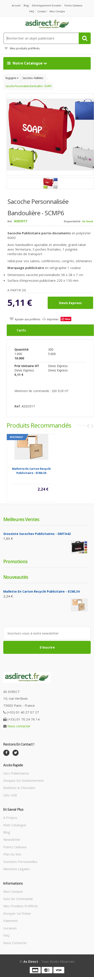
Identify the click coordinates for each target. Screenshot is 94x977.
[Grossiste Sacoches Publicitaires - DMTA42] (79, 547)
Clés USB (10, 795)
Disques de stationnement (23, 780)
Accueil (16, 5)
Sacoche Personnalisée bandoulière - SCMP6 (28, 86)
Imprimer (53, 319)
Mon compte (57, 11)
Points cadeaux (73, 5)
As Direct (30, 961)
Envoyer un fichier (17, 913)
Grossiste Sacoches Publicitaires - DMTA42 (37, 534)
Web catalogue (14, 825)
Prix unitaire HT (26, 366)
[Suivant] (92, 425)
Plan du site (12, 854)
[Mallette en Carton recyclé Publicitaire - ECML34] (31, 446)
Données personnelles (20, 861)
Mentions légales (16, 869)
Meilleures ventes (21, 519)
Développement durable (46, 5)
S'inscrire (47, 647)
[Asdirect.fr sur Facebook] (6, 753)
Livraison (10, 928)
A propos (10, 817)
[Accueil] (47, 24)
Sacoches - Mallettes (33, 78)
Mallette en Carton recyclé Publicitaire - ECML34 (31, 471)
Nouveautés (15, 577)
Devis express (70, 303)
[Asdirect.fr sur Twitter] (15, 753)
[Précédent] (88, 425)
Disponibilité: (72, 221)
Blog (26, 5)
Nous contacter (19, 726)
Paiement (10, 920)
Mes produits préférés (25, 48)
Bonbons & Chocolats (19, 787)
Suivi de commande (18, 898)
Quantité (21, 349)
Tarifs (21, 330)
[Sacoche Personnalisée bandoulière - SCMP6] (50, 183)
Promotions (15, 561)
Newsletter (12, 839)
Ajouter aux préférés (27, 319)
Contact (41, 11)
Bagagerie (10, 78)
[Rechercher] (85, 38)
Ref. (9, 221)
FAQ (31, 11)
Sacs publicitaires (16, 773)
